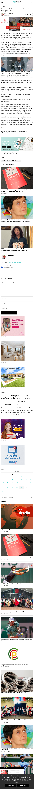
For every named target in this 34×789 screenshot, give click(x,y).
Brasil (24, 395)
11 (3, 482)
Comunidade (11, 398)
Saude (17, 415)
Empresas (26, 405)
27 (12, 487)
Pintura (14, 160)
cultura (3, 160)
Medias (6, 412)
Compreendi (11, 785)
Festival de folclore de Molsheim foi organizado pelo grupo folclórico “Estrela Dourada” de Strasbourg (16, 612)
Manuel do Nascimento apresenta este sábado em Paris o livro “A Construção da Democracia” (17, 190)
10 (30, 479)
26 (7, 487)
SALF (19, 160)
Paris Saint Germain (25, 412)
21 (17, 485)
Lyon (31, 410)
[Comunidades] (17, 64)
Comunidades (23, 398)
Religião (13, 415)
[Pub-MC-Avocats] (17, 24)
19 (7, 485)
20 (12, 485)
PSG (10, 415)
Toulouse (21, 415)
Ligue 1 (8, 410)
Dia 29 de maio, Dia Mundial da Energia (9, 529)
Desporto (5, 405)
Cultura (3, 6)
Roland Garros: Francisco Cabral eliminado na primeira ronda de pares (15, 583)
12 (7, 482)
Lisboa (13, 410)
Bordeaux (20, 395)
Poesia (30, 412)
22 (21, 485)
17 (30, 482)
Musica (10, 413)
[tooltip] (2, 153)
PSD (8, 415)
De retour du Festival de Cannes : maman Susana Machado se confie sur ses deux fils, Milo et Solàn (15, 220)
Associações (13, 396)
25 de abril (3, 395)
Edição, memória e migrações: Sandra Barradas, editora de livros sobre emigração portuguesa (15, 249)
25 (3, 487)
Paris (19, 412)
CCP (27, 395)
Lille (11, 410)
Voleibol (24, 415)
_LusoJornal (9, 13)
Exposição (7, 408)
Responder (6, 273)
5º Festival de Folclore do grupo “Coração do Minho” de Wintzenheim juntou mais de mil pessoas (16, 720)
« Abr (2, 491)
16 (26, 482)
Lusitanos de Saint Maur (25, 410)
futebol (22, 408)
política (3, 415)
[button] (31, 497)
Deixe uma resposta (15, 263)
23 (26, 485)
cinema (3, 398)
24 (30, 485)
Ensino (3, 408)
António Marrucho (7, 751)
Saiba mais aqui (22, 785)
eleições (21, 405)
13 (12, 482)
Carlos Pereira (6, 666)
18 (3, 485)
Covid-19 (16, 402)
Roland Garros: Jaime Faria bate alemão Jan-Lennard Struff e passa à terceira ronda (16, 640)
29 (21, 487)
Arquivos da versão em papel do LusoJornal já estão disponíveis (13, 692)
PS (6, 415)
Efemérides (14, 405)
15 (21, 482)
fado (11, 408)
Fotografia (15, 408)
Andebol (7, 395)
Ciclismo (30, 395)
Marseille (3, 412)
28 (17, 487)
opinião (15, 413)
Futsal (26, 408)
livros (8, 160)
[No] (32, 781)
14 (17, 482)
